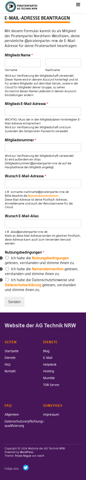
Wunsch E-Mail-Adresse (25, 176)
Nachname (52, 70)
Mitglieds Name (19, 55)
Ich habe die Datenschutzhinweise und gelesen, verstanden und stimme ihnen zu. (40, 285)
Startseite (12, 351)
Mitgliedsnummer (20, 140)
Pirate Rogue (23, 455)
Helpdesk (49, 364)
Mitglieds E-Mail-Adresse (26, 103)
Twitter (26, 467)
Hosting (48, 371)
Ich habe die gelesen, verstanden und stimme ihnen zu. (40, 260)
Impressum (51, 414)
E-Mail (47, 358)
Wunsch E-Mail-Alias (22, 216)
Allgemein (12, 414)
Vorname (11, 70)
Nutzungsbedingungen (24, 252)
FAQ (7, 364)
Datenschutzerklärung (23, 285)
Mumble (49, 378)
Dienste (10, 358)
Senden (14, 301)
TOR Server (51, 385)
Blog (46, 351)
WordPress (26, 452)
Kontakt (10, 371)
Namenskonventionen (43, 195)
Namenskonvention (48, 269)
